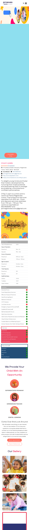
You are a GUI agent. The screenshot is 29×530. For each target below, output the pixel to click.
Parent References (14, 444)
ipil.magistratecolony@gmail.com (12, 173)
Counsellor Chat (11, 155)
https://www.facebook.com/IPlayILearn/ (15, 177)
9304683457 (17, 171)
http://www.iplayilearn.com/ (11, 175)
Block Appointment (14, 440)
